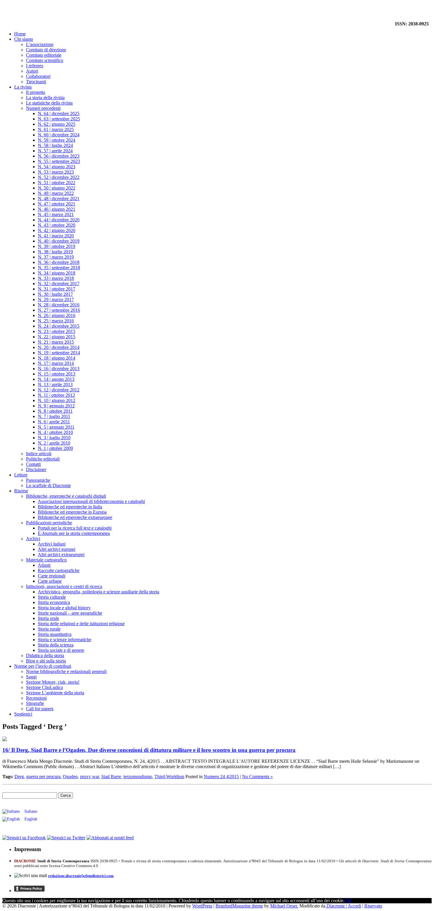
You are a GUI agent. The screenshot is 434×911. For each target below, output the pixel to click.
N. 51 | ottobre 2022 (56, 182)
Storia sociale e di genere (61, 650)
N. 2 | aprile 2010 (54, 442)
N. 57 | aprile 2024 (55, 150)
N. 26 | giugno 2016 (56, 315)
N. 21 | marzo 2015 (56, 342)
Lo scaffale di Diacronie (48, 485)
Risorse (21, 490)
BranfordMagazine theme (239, 905)
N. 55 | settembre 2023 (59, 161)
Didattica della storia (45, 655)
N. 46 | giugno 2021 (56, 209)
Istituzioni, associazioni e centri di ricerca (64, 586)
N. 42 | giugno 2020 (56, 230)
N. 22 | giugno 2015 (56, 336)
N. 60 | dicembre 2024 (58, 134)
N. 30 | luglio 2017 (55, 294)
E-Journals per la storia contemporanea (74, 533)
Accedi (354, 905)
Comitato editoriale (43, 55)
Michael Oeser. (284, 905)
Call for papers (39, 708)
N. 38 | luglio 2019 (55, 251)
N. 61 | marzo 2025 (56, 129)
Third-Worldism (169, 776)
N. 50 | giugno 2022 (56, 187)
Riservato (373, 905)
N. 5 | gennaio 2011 (56, 427)
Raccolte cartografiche (58, 570)
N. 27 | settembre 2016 (59, 310)
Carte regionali (51, 575)
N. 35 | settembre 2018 (59, 267)
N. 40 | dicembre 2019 (58, 241)
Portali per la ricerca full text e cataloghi (75, 527)
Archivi (33, 538)
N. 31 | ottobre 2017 (56, 288)
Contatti (33, 464)
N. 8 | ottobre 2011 (55, 411)
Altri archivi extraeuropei (61, 554)
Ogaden (70, 776)
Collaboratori (38, 76)
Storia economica (54, 602)
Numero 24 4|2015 (221, 776)
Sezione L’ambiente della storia (55, 692)
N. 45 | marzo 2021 (56, 214)
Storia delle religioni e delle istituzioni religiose (81, 623)
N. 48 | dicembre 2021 (58, 198)
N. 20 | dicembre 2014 (58, 347)
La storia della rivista (45, 97)
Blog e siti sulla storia (46, 660)
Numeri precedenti (43, 108)
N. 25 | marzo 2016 (56, 320)
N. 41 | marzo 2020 (56, 235)
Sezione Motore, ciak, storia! (52, 682)
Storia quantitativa (54, 634)
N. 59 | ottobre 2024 (56, 140)
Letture (20, 474)
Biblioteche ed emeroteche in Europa (72, 512)
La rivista (23, 86)
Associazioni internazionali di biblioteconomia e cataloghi (91, 501)
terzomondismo (137, 776)
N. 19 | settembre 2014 (59, 352)
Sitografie (35, 703)
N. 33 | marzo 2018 (56, 278)
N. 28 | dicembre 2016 (58, 304)
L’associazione (39, 44)
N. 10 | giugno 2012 (56, 400)
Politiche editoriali (43, 458)
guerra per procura (43, 776)
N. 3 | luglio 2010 (54, 437)
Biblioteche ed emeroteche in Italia (70, 506)
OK (348, 900)
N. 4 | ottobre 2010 (55, 432)
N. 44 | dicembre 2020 (58, 219)
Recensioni (36, 698)
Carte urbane (50, 581)
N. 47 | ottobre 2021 (56, 203)
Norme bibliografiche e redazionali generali (66, 671)
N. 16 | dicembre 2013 (58, 368)
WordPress (202, 905)
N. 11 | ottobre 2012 (56, 395)
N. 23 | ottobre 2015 (56, 331)
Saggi (31, 676)
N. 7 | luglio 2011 (54, 416)
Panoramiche (38, 480)
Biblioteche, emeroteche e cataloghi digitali (66, 496)
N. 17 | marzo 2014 (56, 363)
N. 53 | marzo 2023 (56, 171)
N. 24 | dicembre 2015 (58, 326)
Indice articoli (38, 453)
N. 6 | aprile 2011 (54, 421)
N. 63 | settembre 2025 (59, 118)
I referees (34, 65)
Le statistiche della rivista (49, 102)
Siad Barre (111, 776)
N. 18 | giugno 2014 (56, 357)
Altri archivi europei (56, 549)
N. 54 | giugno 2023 (56, 166)
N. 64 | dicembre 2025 (58, 113)
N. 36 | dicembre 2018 (58, 262)
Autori (32, 71)
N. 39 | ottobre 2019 (56, 246)
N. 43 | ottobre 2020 (56, 225)
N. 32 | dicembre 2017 (58, 283)
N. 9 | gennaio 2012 (56, 405)
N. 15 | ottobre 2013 (56, 373)
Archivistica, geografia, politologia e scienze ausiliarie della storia (98, 591)
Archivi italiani (52, 543)
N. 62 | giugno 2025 (56, 124)
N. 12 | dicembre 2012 (58, 389)
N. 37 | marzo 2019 (56, 256)
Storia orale (48, 618)
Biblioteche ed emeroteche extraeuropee (75, 517)
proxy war (89, 776)
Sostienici (23, 713)
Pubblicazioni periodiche (49, 522)
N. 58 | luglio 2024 (55, 145)
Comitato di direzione (46, 49)
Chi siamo (23, 39)
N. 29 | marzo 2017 (56, 299)
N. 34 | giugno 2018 (56, 272)
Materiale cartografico (46, 559)
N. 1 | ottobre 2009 (55, 448)
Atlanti (44, 565)
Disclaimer (36, 469)
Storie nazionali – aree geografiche (70, 613)
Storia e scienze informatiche (64, 639)
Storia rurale (49, 628)
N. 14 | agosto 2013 (56, 379)
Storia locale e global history (64, 607)
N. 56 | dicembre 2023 (58, 156)
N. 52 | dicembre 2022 (58, 177)
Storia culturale (52, 597)
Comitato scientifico (44, 60)
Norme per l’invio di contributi (42, 666)
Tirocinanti (36, 81)
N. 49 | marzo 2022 (56, 193)
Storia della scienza (56, 644)
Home (20, 33)
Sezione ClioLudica (44, 687)
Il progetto (35, 92)
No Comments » (257, 776)
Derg (19, 776)
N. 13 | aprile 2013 (55, 384)
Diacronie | (336, 905)
